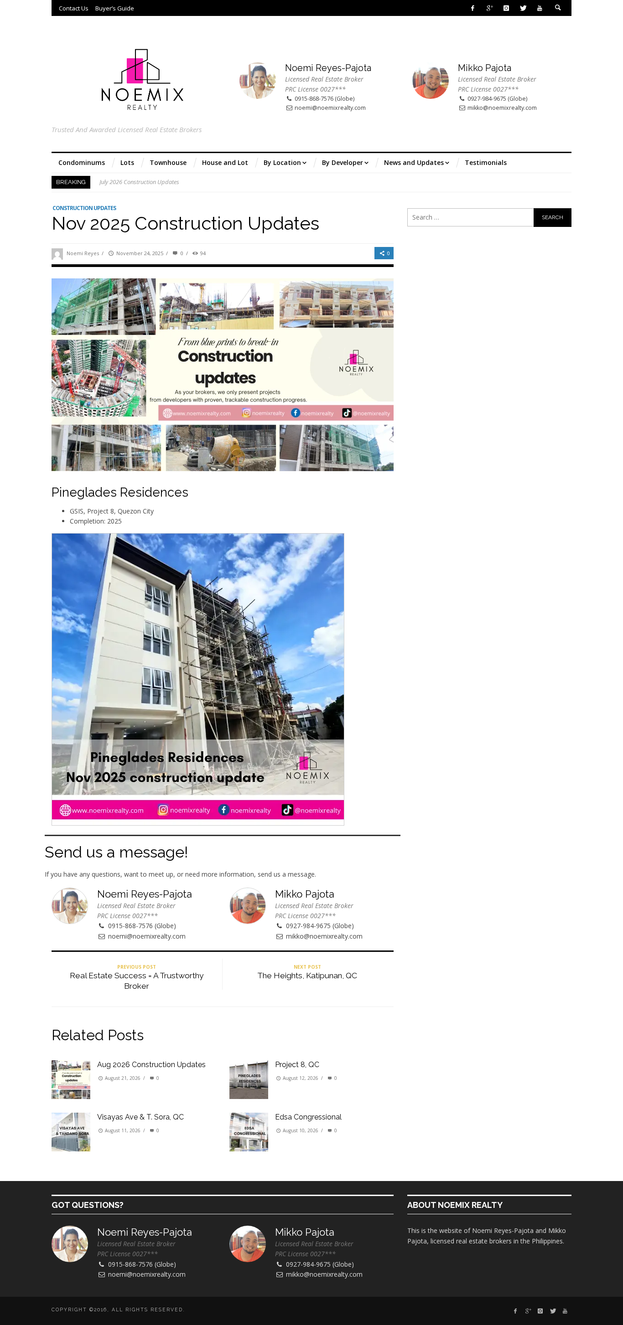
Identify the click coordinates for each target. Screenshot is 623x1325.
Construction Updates (84, 208)
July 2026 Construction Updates (139, 182)
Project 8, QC (297, 1064)
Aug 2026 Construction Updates (151, 1064)
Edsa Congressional (308, 1117)
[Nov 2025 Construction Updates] (223, 374)
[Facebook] (472, 8)
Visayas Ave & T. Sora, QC (140, 1117)
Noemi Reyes (83, 253)
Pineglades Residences (120, 492)
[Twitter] (522, 8)
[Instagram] (506, 8)
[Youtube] (539, 8)
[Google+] (489, 8)
